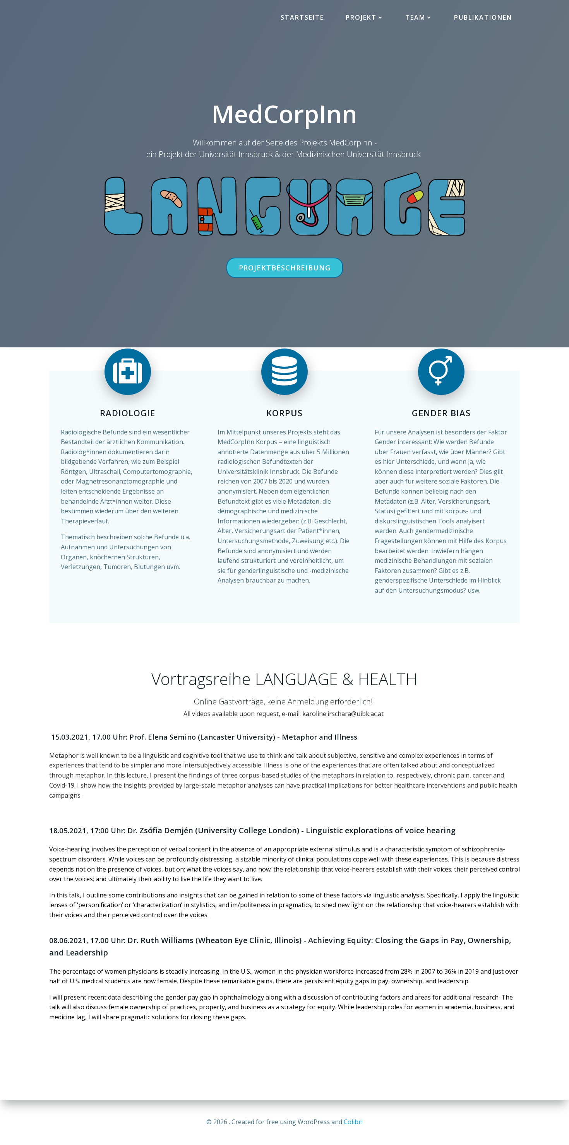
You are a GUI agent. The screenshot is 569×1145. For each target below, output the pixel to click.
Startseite (302, 17)
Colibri (353, 1122)
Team (415, 17)
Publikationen (483, 17)
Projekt (361, 17)
